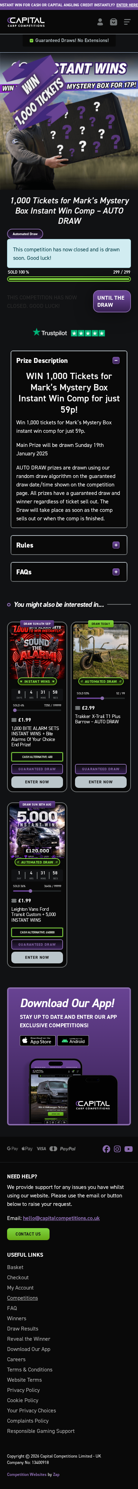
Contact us (28, 1234)
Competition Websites (27, 1474)
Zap (56, 1474)
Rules (24, 545)
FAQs (23, 571)
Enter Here (117, 5)
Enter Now (37, 781)
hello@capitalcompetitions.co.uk (61, 1218)
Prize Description (42, 360)
